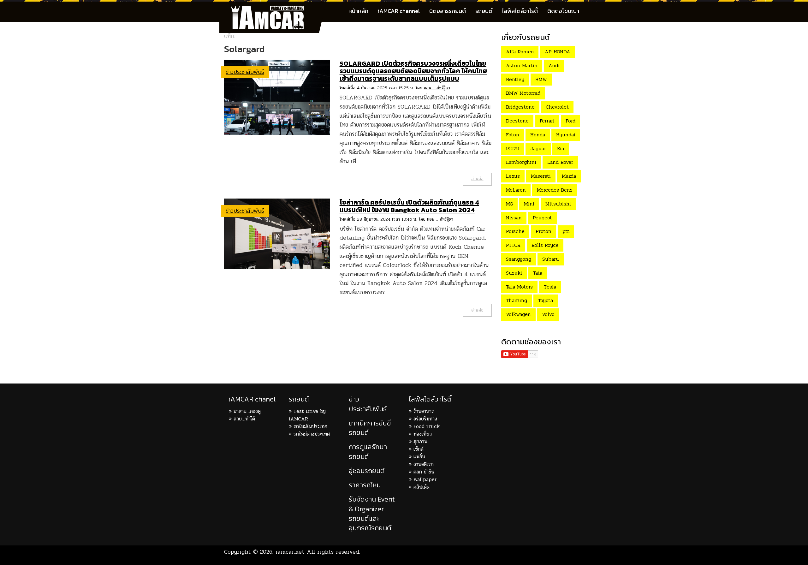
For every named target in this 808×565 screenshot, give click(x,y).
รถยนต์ (483, 11)
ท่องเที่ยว (422, 434)
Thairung (516, 300)
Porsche (515, 231)
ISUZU (512, 148)
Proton (543, 231)
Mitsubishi (558, 204)
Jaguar (538, 148)
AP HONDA (557, 52)
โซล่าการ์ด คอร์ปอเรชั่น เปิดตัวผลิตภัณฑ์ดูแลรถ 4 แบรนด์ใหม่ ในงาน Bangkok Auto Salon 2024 (409, 206)
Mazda (569, 176)
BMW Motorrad (523, 93)
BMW (541, 79)
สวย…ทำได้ (244, 419)
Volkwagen (518, 314)
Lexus (513, 176)
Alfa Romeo (520, 52)
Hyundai (565, 135)
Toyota (545, 300)
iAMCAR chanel (252, 399)
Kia (560, 148)
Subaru (550, 259)
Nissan (514, 218)
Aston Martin (522, 65)
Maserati (541, 176)
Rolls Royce (545, 245)
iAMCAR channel (399, 11)
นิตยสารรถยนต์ (447, 11)
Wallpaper (425, 479)
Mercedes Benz (555, 190)
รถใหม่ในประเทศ (310, 426)
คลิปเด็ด (421, 487)
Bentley (515, 79)
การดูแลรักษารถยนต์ (368, 451)
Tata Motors (519, 287)
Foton (512, 135)
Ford (570, 121)
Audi (554, 65)
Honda (537, 135)
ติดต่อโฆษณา (563, 11)
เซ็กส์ (418, 449)
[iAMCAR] (273, 9)
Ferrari (547, 121)
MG (509, 204)
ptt (565, 231)
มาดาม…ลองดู (247, 411)
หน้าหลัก (358, 11)
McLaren (516, 190)
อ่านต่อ (477, 178)
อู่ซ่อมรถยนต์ (367, 471)
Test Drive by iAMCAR (307, 415)
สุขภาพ (420, 441)
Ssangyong (518, 259)
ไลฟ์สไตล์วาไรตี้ (520, 11)
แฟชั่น (419, 457)
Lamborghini (521, 162)
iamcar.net (290, 551)
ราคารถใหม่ (365, 485)
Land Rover (560, 162)
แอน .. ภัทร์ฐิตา (437, 88)
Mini (529, 204)
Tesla (550, 287)
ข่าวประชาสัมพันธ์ (245, 72)
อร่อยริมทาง (425, 419)
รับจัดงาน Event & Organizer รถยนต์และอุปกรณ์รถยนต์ (372, 513)
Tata (537, 273)
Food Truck (426, 426)
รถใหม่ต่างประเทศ (312, 434)
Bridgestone (520, 107)
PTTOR (513, 245)
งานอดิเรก (423, 464)
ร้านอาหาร (423, 411)
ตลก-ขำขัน (423, 472)
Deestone (517, 121)
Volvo (548, 314)
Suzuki (514, 273)
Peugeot (542, 218)
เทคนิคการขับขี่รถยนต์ (370, 428)
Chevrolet (557, 107)
